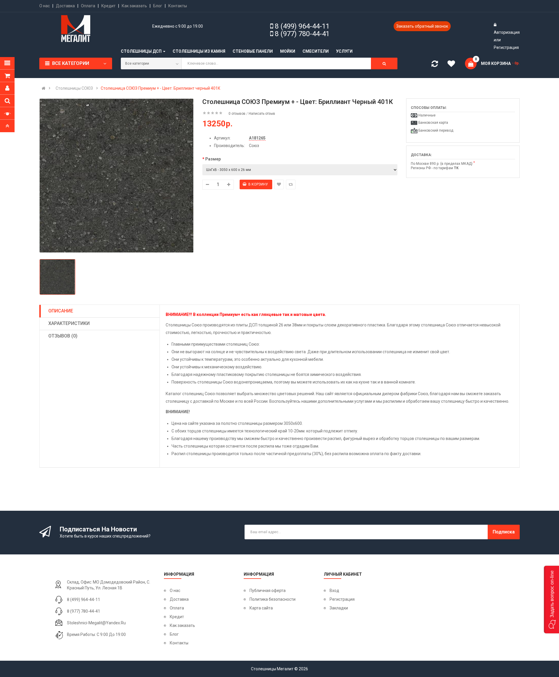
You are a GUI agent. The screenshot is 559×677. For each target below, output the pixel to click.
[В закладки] (279, 184)
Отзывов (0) (62, 336)
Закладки (339, 608)
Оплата (88, 5)
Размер (213, 159)
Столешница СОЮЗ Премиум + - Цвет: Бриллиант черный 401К (160, 88)
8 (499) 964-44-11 (302, 26)
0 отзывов (237, 114)
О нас (44, 5)
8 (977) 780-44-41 (302, 34)
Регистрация (506, 47)
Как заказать (134, 5)
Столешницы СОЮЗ (74, 88)
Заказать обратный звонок (422, 26)
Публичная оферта (268, 590)
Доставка (65, 5)
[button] (551, 599)
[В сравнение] (291, 184)
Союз (254, 145)
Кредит (108, 5)
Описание (60, 311)
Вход (334, 590)
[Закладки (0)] (453, 64)
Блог (157, 5)
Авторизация (507, 32)
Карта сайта (261, 608)
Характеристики (69, 323)
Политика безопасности (273, 599)
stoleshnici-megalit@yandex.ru (96, 623)
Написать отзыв (262, 114)
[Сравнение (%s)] (434, 65)
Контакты (177, 5)
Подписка (504, 532)
